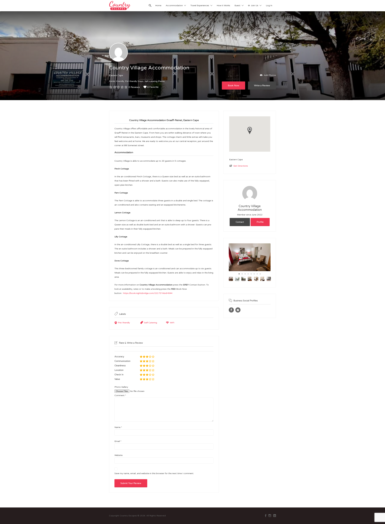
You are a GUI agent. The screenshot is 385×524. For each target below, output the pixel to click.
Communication (122, 361)
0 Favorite (153, 87)
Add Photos (269, 75)
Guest (237, 5)
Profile (260, 222)
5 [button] (251, 273)
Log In (269, 5)
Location (118, 370)
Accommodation (174, 5)
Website (118, 455)
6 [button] (254, 273)
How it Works (223, 5)
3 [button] (245, 273)
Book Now (233, 85)
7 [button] (257, 273)
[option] (250, 257)
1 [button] (239, 273)
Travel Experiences (199, 5)
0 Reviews (134, 87)
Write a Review (262, 85)
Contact (240, 222)
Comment (120, 395)
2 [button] (242, 273)
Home (158, 5)
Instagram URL (237, 310)
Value (117, 379)
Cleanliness (120, 365)
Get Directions (240, 166)
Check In (118, 374)
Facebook (265, 515)
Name (118, 427)
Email (117, 441)
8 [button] (260, 273)
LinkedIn (274, 515)
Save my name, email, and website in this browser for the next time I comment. (154, 473)
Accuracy (119, 356)
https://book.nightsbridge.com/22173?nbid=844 (147, 293)
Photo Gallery (121, 387)
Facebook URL (231, 310)
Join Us (254, 5)
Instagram (269, 515)
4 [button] (248, 273)
